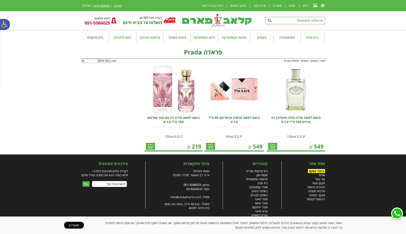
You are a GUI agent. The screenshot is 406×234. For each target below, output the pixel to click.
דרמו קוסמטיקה (204, 37)
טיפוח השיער (177, 37)
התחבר (117, 6)
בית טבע (312, 37)
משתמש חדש (102, 6)
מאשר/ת (74, 225)
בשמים (261, 37)
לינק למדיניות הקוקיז (248, 227)
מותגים (304, 60)
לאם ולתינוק (122, 37)
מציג (113, 61)
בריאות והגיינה (150, 37)
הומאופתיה (287, 37)
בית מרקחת (95, 37)
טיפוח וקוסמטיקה (234, 37)
